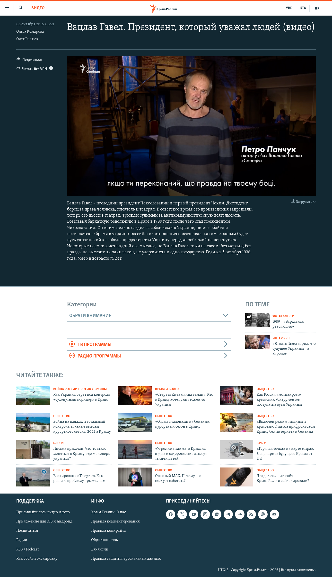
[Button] (29, 60)
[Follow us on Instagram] (205, 514)
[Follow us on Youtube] (193, 514)
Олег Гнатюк (27, 39)
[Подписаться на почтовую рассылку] (274, 514)
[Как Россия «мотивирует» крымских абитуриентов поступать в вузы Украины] (236, 395)
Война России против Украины (80, 389)
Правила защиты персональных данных (126, 559)
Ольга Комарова (30, 32)
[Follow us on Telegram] (228, 514)
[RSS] (251, 514)
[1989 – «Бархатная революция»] (257, 320)
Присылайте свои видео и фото (43, 512)
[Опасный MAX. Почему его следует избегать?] (135, 476)
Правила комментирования (115, 522)
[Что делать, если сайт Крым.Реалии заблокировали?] (236, 476)
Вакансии (99, 549)
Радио (21, 540)
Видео (38, 8)
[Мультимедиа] (317, 8)
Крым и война (167, 389)
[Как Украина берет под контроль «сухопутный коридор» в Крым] (33, 395)
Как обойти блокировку (36, 559)
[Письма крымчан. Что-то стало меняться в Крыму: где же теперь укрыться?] (33, 449)
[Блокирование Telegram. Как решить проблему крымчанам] (33, 476)
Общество (265, 389)
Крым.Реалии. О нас (108, 512)
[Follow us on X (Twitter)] (182, 514)
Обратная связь (104, 540)
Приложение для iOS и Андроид (44, 522)
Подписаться (27, 531)
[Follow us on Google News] (216, 514)
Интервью (280, 338)
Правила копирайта (108, 531)
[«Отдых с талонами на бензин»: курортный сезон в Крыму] (135, 422)
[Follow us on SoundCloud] (239, 514)
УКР (289, 8)
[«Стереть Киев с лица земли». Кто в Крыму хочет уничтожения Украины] (135, 395)
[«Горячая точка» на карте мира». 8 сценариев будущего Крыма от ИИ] (236, 449)
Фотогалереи (283, 316)
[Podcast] (262, 514)
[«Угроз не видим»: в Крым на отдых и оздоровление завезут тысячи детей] (135, 449)
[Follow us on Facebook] (170, 514)
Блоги (58, 443)
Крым (261, 443)
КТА (303, 8)
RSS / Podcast (27, 549)
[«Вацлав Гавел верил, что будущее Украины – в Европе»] (257, 342)
